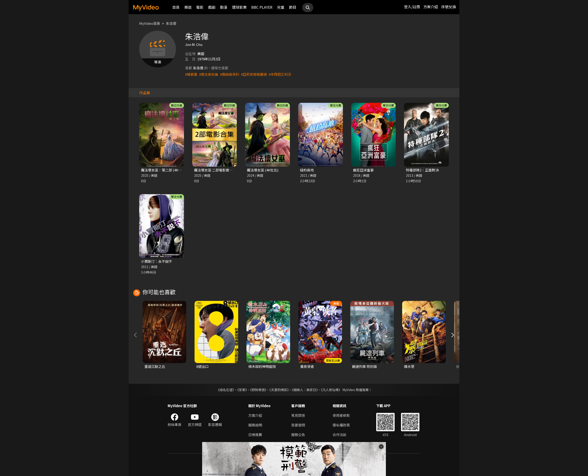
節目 (292, 7)
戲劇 (211, 7)
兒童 (280, 7)
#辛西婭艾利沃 (280, 74)
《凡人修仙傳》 (331, 389)
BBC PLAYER (261, 7)
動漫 (223, 7)
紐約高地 (307, 170)
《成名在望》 (225, 389)
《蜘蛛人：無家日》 (305, 389)
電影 (200, 7)
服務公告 (298, 434)
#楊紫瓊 (191, 74)
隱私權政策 (341, 425)
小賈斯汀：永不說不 (156, 261)
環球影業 (239, 7)
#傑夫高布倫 (208, 74)
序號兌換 (448, 6)
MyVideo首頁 (149, 23)
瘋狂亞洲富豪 (363, 170)
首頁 (176, 7)
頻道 (188, 7)
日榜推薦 (255, 434)
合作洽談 (339, 434)
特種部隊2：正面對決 (422, 170)
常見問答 (298, 415)
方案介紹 (430, 6)
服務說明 (255, 425)
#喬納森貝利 (229, 74)
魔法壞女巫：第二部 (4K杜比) (163, 170)
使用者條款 (341, 415)
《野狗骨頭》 (258, 389)
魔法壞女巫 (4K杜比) (262, 170)
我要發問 (298, 425)
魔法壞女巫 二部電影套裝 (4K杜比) (220, 170)
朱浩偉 (171, 23)
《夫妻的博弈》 (279, 389)
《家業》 (242, 389)
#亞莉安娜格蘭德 (254, 74)
